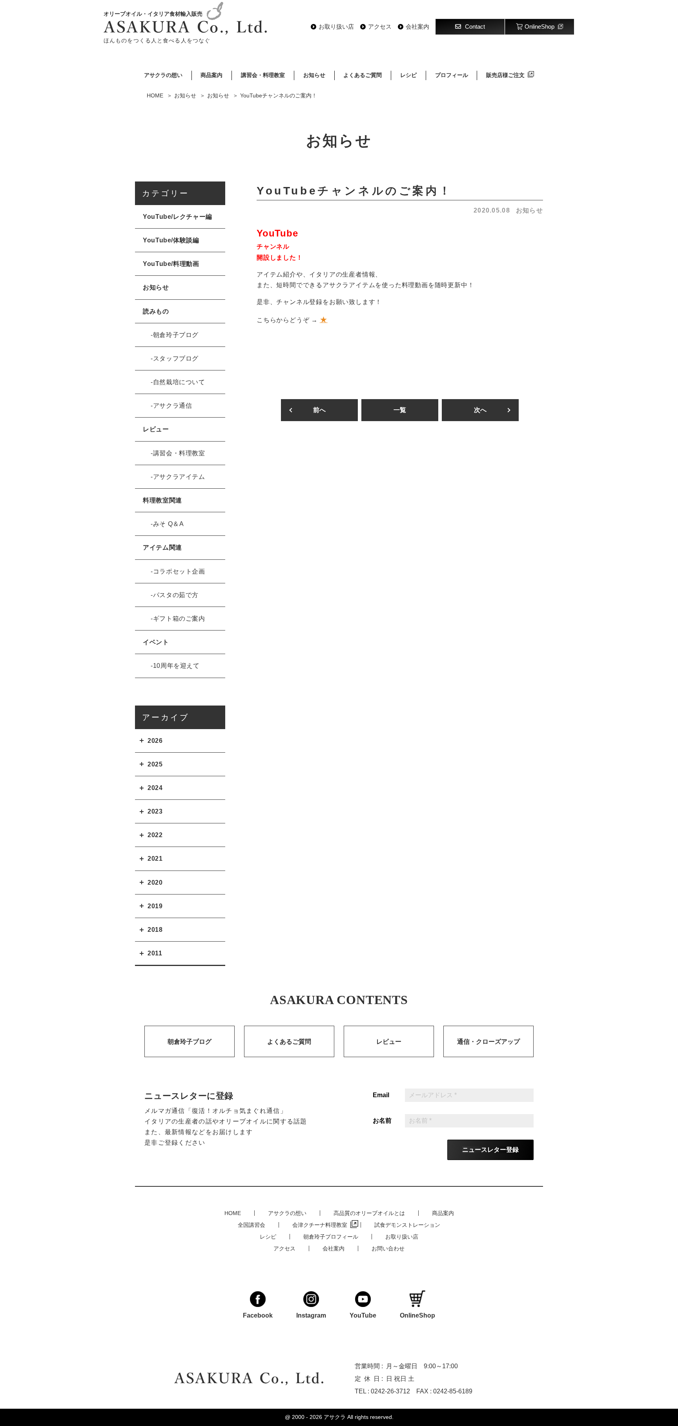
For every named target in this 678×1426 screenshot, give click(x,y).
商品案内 (211, 75)
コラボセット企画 (179, 571)
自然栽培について (179, 382)
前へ (319, 410)
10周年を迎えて (176, 665)
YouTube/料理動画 (171, 263)
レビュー (156, 429)
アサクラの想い (163, 75)
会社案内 (417, 27)
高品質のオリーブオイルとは (369, 1213)
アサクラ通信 (172, 405)
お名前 (382, 1121)
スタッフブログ (176, 358)
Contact (475, 26)
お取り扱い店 (336, 27)
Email (381, 1095)
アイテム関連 (162, 547)
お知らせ (314, 75)
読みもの (156, 311)
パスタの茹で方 (176, 595)
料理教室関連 (162, 500)
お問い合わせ (388, 1248)
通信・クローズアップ (488, 1041)
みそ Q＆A (168, 524)
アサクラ (335, 1417)
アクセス (380, 27)
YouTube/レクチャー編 (177, 216)
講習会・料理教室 (263, 75)
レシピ (408, 75)
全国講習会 (251, 1225)
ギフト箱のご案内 (179, 618)
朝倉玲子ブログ (176, 335)
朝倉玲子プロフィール (330, 1236)
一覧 (400, 410)
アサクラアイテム (179, 476)
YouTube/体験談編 (171, 240)
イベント (156, 642)
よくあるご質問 (362, 75)
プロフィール (451, 75)
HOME (232, 1213)
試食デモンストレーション (407, 1225)
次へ (480, 410)
